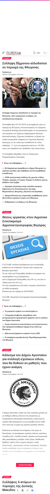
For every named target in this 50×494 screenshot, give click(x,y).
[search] (34, 53)
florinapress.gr (6, 72)
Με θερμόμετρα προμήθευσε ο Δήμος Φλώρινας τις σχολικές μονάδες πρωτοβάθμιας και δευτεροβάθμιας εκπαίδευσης (24, 170)
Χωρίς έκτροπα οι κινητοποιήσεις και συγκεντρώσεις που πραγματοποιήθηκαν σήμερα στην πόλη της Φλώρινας (25, 326)
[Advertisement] (25, 25)
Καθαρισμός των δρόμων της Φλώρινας (21, 202)
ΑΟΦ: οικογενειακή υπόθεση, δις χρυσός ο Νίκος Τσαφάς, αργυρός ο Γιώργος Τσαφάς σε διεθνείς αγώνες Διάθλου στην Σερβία (25, 179)
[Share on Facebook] (17, 490)
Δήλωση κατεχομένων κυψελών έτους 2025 (22, 333)
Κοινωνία (6, 58)
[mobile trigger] (4, 52)
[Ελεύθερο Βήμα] (13, 52)
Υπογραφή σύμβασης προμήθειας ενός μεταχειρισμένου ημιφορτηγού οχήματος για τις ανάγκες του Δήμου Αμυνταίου (25, 317)
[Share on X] (22, 490)
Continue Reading (25, 465)
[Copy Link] (27, 490)
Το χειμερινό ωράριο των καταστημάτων (21, 311)
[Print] (32, 490)
